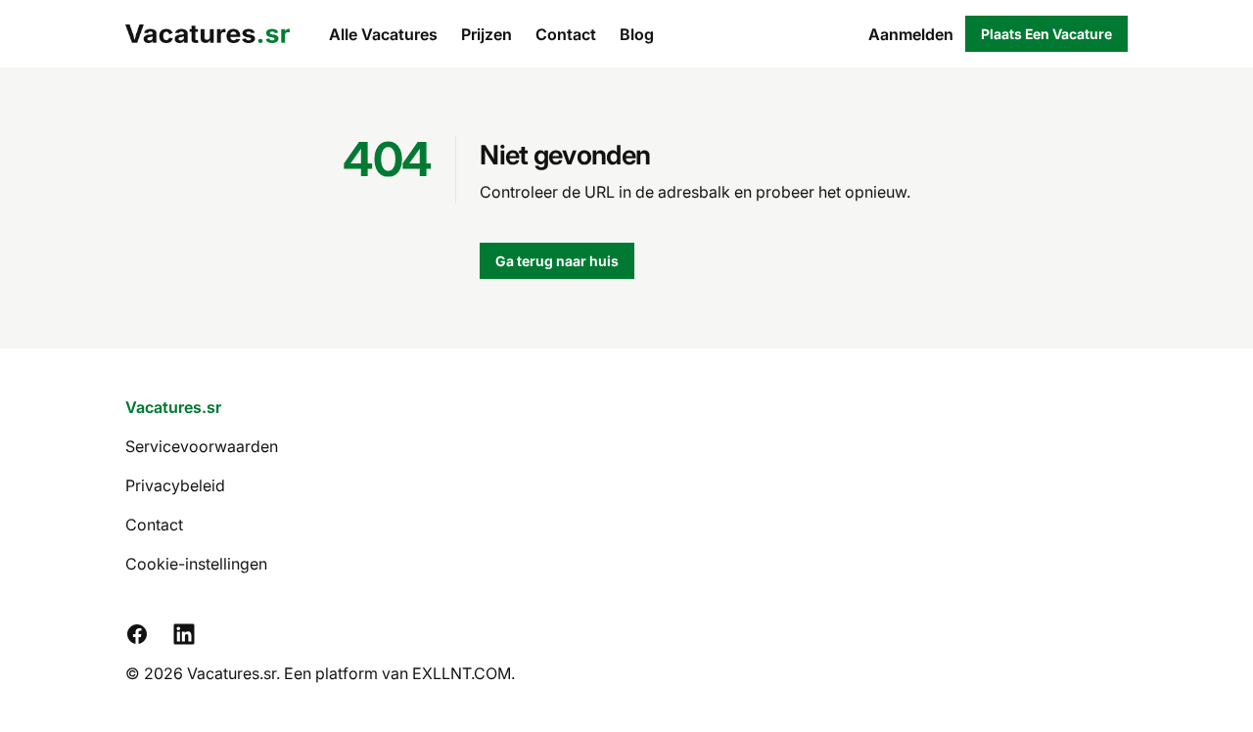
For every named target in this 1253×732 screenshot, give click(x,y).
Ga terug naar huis (557, 260)
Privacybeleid (175, 485)
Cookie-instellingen (196, 563)
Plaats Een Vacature (1046, 33)
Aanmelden (910, 34)
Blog (637, 34)
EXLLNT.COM (461, 673)
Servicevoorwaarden (201, 446)
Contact (565, 34)
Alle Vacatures (383, 34)
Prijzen (486, 34)
